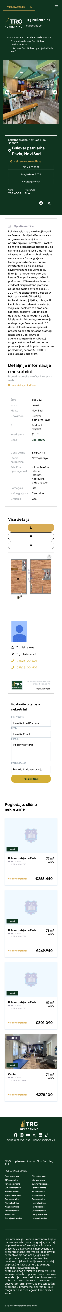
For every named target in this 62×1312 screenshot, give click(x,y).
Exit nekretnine (38, 1199)
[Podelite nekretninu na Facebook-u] (42, 203)
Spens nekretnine (13, 1195)
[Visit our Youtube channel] (28, 1135)
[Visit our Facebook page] (15, 1135)
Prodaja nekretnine (13, 1218)
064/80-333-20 (33, 25)
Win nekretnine (38, 1195)
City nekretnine (38, 1176)
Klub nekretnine (12, 1191)
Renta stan (9, 1214)
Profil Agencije (43, 688)
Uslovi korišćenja (44, 1140)
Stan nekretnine (12, 1199)
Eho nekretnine (38, 1191)
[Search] (31, 7)
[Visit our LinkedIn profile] (40, 1135)
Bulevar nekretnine (40, 1184)
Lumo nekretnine (39, 1218)
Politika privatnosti (19, 1140)
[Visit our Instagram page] (22, 1135)
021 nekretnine (11, 1180)
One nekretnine (39, 1210)
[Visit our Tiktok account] (46, 1135)
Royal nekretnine (12, 1184)
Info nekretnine (38, 1180)
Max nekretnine (39, 1203)
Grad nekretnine (12, 1176)
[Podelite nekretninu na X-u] (50, 203)
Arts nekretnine (12, 1210)
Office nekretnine (13, 1187)
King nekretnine (12, 1207)
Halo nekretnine (39, 1187)
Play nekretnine (12, 1203)
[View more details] (31, 528)
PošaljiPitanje (31, 778)
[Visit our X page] (34, 1135)
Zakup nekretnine (39, 1214)
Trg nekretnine (38, 1207)
